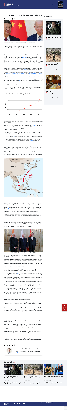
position (15, 84)
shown (18, 273)
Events (44, 3)
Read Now (60, 4)
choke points (17, 204)
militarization (24, 57)
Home (18, 3)
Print (40, 3)
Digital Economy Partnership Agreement (35, 73)
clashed (18, 62)
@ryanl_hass (17, 352)
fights (9, 261)
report (14, 136)
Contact (18, 5)
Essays (22, 3)
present (20, 80)
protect (34, 125)
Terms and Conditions (49, 402)
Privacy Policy (42, 402)
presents (12, 119)
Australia (16, 60)
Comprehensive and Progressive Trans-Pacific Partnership (14, 73)
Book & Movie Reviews (34, 3)
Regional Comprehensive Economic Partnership (27, 70)
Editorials (26, 3)
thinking (8, 208)
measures (8, 58)
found (14, 141)
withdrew (25, 69)
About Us (48, 3)
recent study (31, 140)
